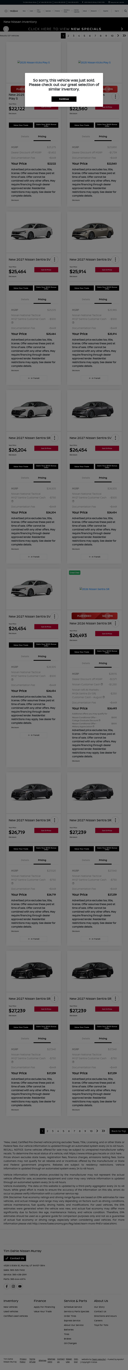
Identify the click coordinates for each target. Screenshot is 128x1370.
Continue (64, 98)
